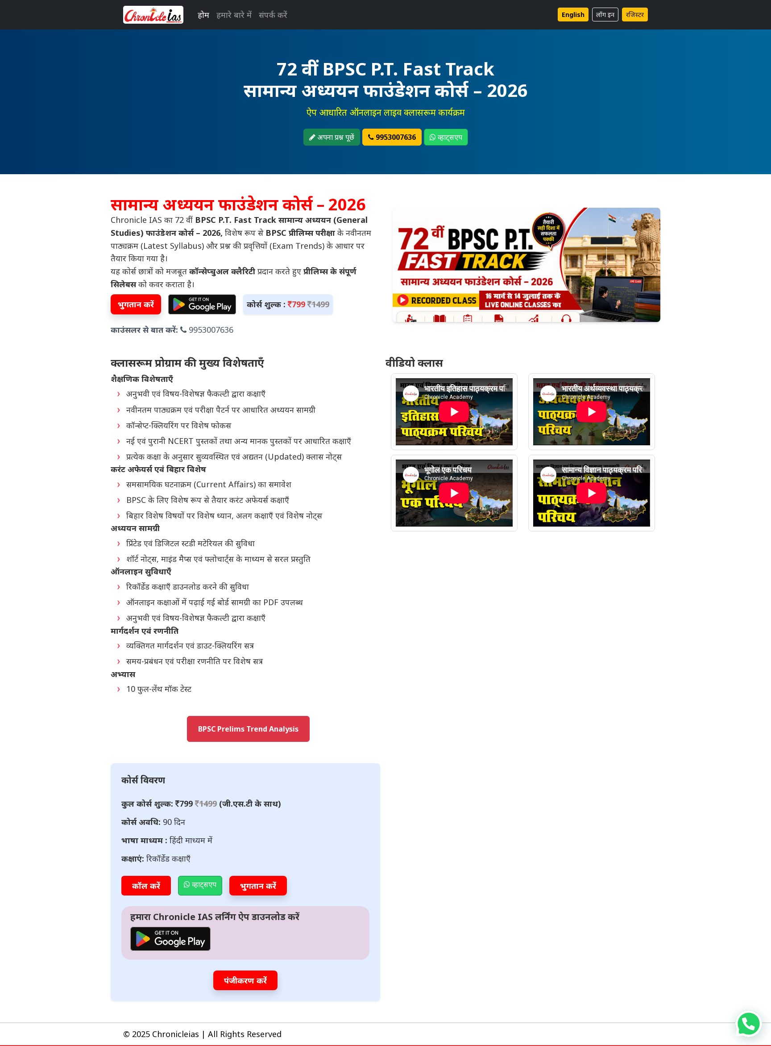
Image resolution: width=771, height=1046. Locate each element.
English (573, 14)
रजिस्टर (635, 14)
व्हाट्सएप (449, 137)
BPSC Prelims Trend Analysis (248, 729)
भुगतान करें (136, 304)
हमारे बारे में (234, 14)
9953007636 (395, 137)
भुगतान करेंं (258, 885)
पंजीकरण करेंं (245, 980)
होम (203, 14)
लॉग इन (605, 14)
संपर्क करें (273, 14)
